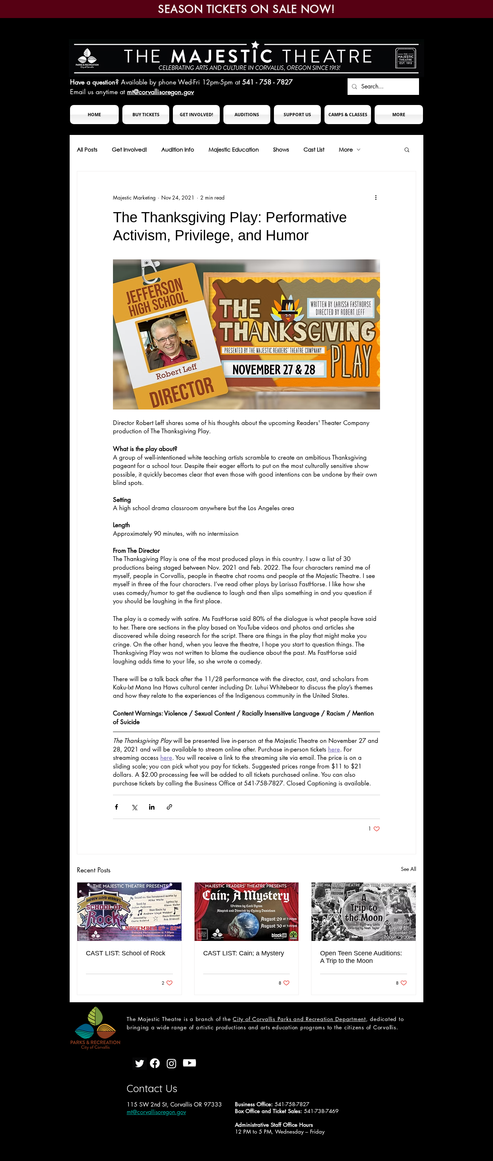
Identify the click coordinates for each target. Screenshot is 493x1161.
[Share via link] (169, 806)
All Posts (87, 149)
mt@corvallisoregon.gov (160, 91)
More (346, 149)
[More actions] (375, 197)
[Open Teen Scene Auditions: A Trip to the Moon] (363, 911)
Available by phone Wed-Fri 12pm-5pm (177, 82)
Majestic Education (234, 149)
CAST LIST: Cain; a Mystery (243, 953)
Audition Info (177, 149)
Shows (281, 149)
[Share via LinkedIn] (151, 806)
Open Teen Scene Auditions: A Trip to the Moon (361, 957)
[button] (146, 114)
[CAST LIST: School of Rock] (129, 911)
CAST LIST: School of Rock (125, 953)
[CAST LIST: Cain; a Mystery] (247, 911)
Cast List (314, 149)
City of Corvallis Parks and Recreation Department (299, 1019)
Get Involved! (129, 149)
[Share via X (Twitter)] (134, 806)
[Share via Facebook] (116, 806)
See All (408, 869)
